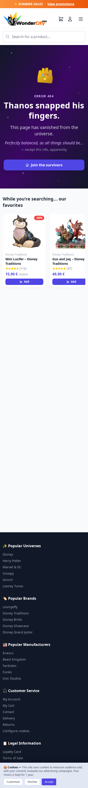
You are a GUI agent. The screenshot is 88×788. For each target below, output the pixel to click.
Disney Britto (12, 619)
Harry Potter (12, 561)
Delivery (9, 718)
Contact (8, 712)
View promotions (60, 4)
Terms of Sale (13, 758)
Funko (7, 672)
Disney (8, 554)
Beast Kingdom (14, 659)
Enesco (8, 653)
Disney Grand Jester (18, 632)
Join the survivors (47, 164)
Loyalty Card (12, 752)
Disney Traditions (16, 613)
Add (26, 282)
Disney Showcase (16, 626)
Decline (32, 782)
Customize (13, 782)
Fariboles (9, 666)
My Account (11, 699)
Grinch (8, 580)
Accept (49, 782)
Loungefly (10, 607)
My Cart (8, 705)
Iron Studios (12, 678)
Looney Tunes (13, 586)
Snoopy (8, 573)
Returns (9, 724)
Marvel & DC (12, 567)
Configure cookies (16, 731)
